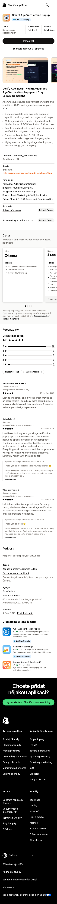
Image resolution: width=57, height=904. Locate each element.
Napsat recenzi (12, 372)
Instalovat (28, 41)
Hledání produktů (12, 745)
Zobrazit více (10, 480)
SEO (31, 768)
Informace (34, 799)
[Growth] (29, 306)
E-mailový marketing (40, 762)
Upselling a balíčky (39, 756)
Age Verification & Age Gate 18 (27, 662)
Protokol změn (25, 613)
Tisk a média (36, 817)
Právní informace (12, 210)
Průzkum (7, 829)
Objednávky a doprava (15, 756)
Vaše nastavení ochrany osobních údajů (24, 894)
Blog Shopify (9, 823)
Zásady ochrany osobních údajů (20, 569)
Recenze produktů (39, 750)
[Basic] (27, 306)
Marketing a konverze (14, 768)
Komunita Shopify (12, 817)
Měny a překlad (37, 779)
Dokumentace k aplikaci (16, 573)
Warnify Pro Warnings (23, 647)
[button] (28, 635)
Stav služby (35, 840)
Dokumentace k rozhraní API (10, 810)
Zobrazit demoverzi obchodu (28, 48)
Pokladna (8, 184)
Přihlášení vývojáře (13, 864)
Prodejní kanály (11, 739)
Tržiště (33, 745)
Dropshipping (36, 739)
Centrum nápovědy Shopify (13, 801)
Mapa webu (9, 887)
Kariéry (33, 805)
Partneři (33, 822)
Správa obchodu (11, 773)
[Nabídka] (52, 5)
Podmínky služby (12, 871)
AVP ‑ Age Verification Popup (26, 629)
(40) (35, 30)
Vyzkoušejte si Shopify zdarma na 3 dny (29, 702)
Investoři (34, 811)
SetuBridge (49, 30)
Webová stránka (11, 595)
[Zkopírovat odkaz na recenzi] (25, 383)
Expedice (34, 773)
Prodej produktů (11, 750)
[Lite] (25, 306)
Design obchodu (11, 762)
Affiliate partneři (38, 828)
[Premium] (31, 306)
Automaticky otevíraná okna (18, 220)
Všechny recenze (34, 372)
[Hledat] (47, 5)
